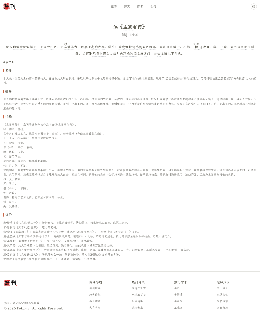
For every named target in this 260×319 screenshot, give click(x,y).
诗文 (127, 6)
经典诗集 (95, 294)
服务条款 (222, 307)
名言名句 (95, 307)
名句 (153, 6)
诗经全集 (137, 307)
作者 (140, 6)
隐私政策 (222, 301)
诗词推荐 (95, 288)
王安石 (134, 35)
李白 (177, 288)
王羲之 (178, 307)
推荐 (114, 6)
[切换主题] (254, 6)
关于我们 (222, 288)
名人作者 (95, 301)
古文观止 (11, 62)
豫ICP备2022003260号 (21, 303)
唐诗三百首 (139, 288)
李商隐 (178, 301)
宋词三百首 (139, 294)
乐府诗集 (137, 301)
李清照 (178, 294)
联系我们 (222, 294)
